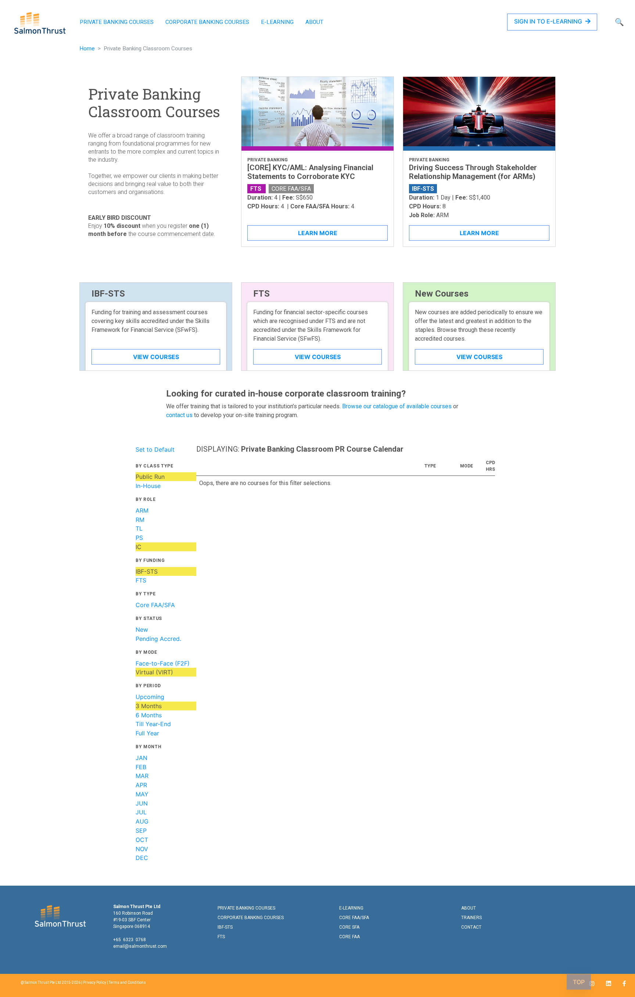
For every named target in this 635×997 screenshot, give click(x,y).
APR (141, 785)
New (142, 629)
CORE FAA (349, 936)
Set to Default (155, 449)
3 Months (149, 706)
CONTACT (471, 927)
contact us (179, 415)
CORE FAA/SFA (354, 917)
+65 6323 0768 (129, 939)
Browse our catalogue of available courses (397, 406)
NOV (142, 849)
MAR (142, 775)
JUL (141, 812)
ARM (142, 510)
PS (139, 537)
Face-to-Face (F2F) (163, 663)
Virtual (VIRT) (154, 672)
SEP (141, 830)
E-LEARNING (277, 22)
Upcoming (150, 696)
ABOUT (314, 22)
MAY (142, 794)
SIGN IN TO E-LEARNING (549, 21)
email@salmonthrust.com (140, 946)
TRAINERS (471, 917)
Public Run (150, 476)
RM (140, 519)
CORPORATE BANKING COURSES (207, 22)
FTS (141, 580)
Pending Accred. (158, 638)
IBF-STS (147, 571)
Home (87, 48)
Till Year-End (153, 724)
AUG (142, 821)
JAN (141, 757)
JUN (142, 803)
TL (139, 528)
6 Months (149, 715)
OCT (142, 839)
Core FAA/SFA (155, 605)
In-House (148, 485)
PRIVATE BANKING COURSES (117, 22)
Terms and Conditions (127, 982)
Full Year (147, 733)
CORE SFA (349, 927)
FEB (141, 767)
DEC (142, 857)
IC (138, 546)
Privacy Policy (94, 982)
